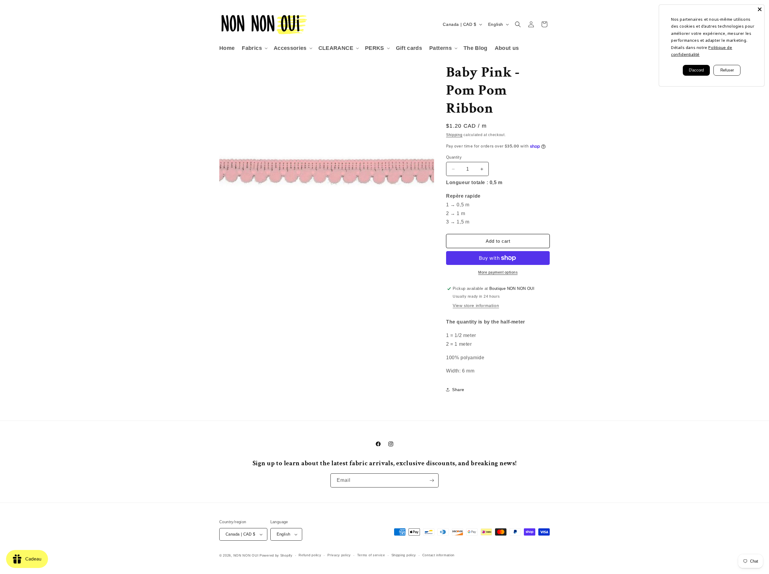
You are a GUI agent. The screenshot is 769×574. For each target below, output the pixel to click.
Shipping (454, 135)
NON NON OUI (246, 555)
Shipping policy (403, 555)
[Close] (760, 9)
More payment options (498, 272)
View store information (476, 305)
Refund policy (310, 555)
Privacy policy (339, 555)
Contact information (438, 555)
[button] (254, 48)
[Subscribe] (431, 480)
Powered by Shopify (276, 555)
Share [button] (458, 389)
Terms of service (371, 555)
